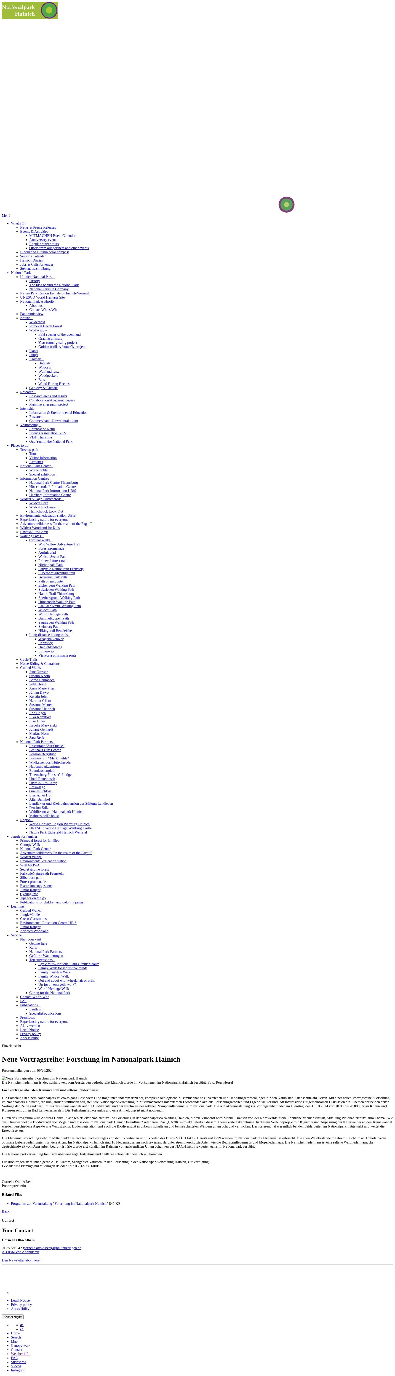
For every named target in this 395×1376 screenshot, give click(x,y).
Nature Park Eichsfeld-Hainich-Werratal (58, 832)
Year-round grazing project (57, 343)
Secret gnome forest (34, 869)
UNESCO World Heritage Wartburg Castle (60, 828)
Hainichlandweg (50, 647)
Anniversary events (43, 240)
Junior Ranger (30, 890)
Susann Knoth (39, 676)
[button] (20, 1252)
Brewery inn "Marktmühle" (49, 758)
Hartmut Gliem (40, 701)
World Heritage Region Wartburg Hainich (59, 824)
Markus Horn (39, 733)
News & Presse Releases (38, 227)
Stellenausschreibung (35, 268)
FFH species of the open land (59, 334)
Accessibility (29, 1038)
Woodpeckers (48, 375)
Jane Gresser (38, 672)
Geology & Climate (43, 388)
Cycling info (29, 894)
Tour (32, 454)
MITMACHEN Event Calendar (52, 236)
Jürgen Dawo (39, 692)
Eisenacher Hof (40, 795)
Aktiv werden (30, 1026)
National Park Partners (36, 742)
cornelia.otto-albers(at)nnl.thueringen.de (52, 1248)
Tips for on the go (33, 898)
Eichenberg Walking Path (56, 585)
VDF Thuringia (40, 437)
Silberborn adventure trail (56, 573)
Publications (29, 1005)
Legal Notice (29, 1030)
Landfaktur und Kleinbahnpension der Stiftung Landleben (71, 803)
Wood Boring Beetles (53, 384)
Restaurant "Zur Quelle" (46, 746)
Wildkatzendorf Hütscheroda (50, 762)
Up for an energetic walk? (57, 984)
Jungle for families (24, 836)
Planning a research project (48, 404)
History (34, 281)
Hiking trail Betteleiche (55, 631)
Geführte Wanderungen (46, 956)
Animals (35, 359)
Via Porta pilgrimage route (57, 655)
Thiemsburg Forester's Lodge (50, 775)
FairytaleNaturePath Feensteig (42, 873)
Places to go (20, 445)
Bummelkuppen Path (53, 618)
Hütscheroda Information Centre (52, 487)
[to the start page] (269, 211)
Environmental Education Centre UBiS (48, 923)
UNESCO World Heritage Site (42, 297)
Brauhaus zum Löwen (45, 750)
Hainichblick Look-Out (46, 511)
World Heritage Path (53, 614)
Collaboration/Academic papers (52, 400)
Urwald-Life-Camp (34, 532)
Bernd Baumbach (42, 680)
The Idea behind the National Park (54, 285)
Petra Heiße (37, 684)
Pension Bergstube (42, 754)
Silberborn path (31, 877)
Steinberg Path (48, 626)
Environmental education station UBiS (48, 515)
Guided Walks (31, 668)
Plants (33, 351)
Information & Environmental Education (58, 412)
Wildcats (44, 367)
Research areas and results (48, 396)
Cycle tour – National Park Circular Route (68, 964)
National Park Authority (38, 301)
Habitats (44, 363)
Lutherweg (46, 651)
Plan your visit (31, 939)
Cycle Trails (28, 659)
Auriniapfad (47, 552)
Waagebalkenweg (51, 639)
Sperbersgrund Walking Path (59, 598)
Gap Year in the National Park (50, 441)
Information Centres (35, 478)
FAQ (23, 1001)
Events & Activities (34, 231)
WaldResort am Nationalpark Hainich (56, 812)
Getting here (38, 943)
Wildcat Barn (38, 503)
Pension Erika (39, 808)
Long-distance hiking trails (49, 635)
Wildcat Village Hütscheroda (41, 499)
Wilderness (37, 322)
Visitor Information (43, 458)
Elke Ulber (37, 721)
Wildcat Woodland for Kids (40, 528)
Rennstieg (45, 643)
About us (36, 305)
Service (17, 935)
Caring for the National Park (49, 993)
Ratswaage (37, 787)
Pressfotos (27, 1017)
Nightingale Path (50, 565)
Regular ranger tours (44, 244)
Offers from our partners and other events (59, 248)
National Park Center (35, 466)
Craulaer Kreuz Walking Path (59, 606)
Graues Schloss (40, 791)
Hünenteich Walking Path (56, 602)
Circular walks (40, 540)
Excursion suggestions (36, 886)
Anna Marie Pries (42, 688)
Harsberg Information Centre (50, 495)
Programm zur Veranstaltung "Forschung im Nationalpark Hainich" (60, 1203)
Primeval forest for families (39, 840)
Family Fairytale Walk (54, 972)
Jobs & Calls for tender (36, 264)
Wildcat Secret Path (52, 556)
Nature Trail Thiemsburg (56, 594)
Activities (36, 462)
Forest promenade (51, 548)
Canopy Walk (30, 845)
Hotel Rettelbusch (42, 779)
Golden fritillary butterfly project (61, 347)
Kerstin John (38, 696)
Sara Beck (36, 738)
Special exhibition (42, 474)
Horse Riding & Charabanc (40, 663)
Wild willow (38, 330)
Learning (18, 906)
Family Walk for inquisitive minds (62, 968)
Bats (41, 380)
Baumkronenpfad (41, 770)
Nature (25, 318)
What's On (19, 223)
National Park (21, 273)
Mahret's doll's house (44, 816)
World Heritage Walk (53, 989)
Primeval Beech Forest (45, 326)
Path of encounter (51, 581)
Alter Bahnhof (39, 799)
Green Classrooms (33, 919)
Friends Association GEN (47, 433)
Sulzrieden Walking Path (56, 589)
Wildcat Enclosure (42, 507)
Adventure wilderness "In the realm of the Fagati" (56, 524)
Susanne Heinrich (42, 709)
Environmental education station (43, 861)
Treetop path (29, 450)
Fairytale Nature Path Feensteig (61, 569)
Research (27, 392)
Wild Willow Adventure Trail (59, 544)
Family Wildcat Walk (53, 976)
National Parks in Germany (49, 289)
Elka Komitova (40, 717)
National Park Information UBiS (52, 491)
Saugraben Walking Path (56, 622)
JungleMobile (30, 914)
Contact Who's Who (44, 310)
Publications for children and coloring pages (51, 902)
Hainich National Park (36, 277)
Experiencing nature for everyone (44, 519)
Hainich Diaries (31, 260)
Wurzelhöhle (38, 470)
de (22, 1325)
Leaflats (35, 1009)
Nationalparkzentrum (44, 766)
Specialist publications (45, 1013)
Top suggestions (41, 960)
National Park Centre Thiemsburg (53, 482)
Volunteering (30, 425)
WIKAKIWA (30, 865)
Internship (27, 408)
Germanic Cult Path (52, 577)
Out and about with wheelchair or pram (66, 980)
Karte (33, 947)
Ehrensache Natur (42, 429)
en (22, 1329)
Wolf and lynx (48, 371)
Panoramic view (31, 314)
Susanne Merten (41, 705)
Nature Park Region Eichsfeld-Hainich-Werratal (54, 293)
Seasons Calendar (33, 256)
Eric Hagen (37, 713)
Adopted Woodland (34, 931)
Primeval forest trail (52, 561)
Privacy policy (30, 1034)
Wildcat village (31, 857)
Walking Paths (31, 536)
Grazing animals (50, 338)
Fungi (33, 355)
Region (26, 820)
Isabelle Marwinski (43, 725)
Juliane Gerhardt (41, 729)
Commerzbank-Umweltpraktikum (53, 421)
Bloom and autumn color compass (44, 252)
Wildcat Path (47, 610)
